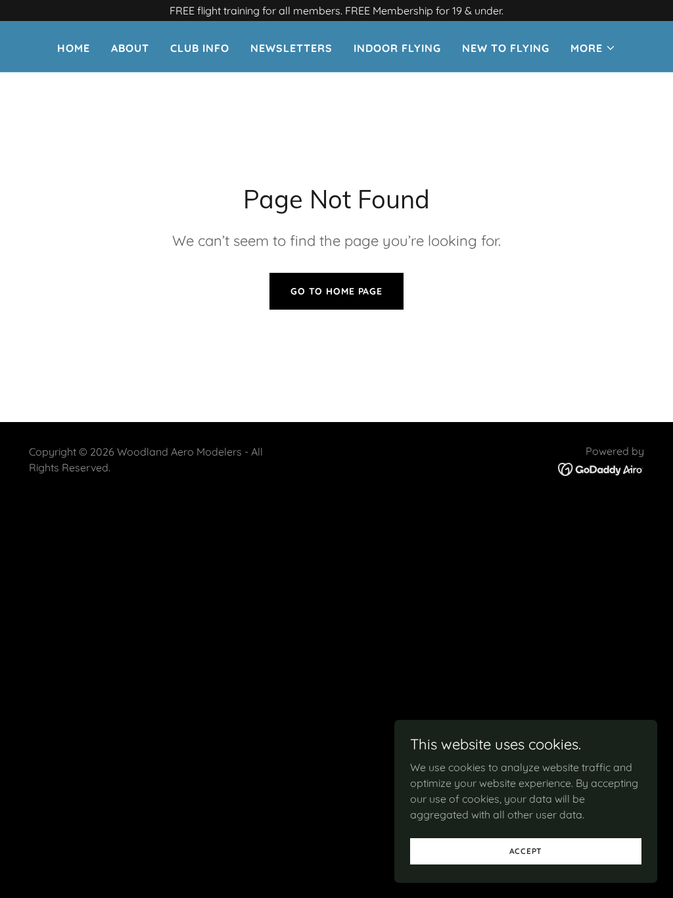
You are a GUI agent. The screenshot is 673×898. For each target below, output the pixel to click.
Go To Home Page (336, 291)
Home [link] (73, 48)
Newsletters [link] (291, 48)
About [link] (130, 48)
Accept (526, 851)
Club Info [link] (199, 48)
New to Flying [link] (505, 48)
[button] (593, 48)
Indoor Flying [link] (397, 48)
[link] (601, 468)
